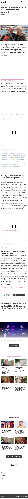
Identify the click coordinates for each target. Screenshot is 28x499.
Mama (2, 470)
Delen (14, 295)
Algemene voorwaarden (20, 491)
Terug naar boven (13, 456)
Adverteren (13, 491)
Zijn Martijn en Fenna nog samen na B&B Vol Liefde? (14, 287)
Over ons (8, 491)
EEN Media (25, 496)
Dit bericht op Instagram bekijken (10, 136)
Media (2, 14)
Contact (13, 492)
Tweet (17, 295)
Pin (20, 295)
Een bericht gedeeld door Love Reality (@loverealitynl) (14, 247)
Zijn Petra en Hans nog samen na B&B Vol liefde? (13, 114)
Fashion (3, 475)
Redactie (4, 491)
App (23, 295)
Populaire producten (6, 483)
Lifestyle (3, 481)
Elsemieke (16, 14)
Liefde (2, 478)
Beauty (3, 472)
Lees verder (14, 345)
